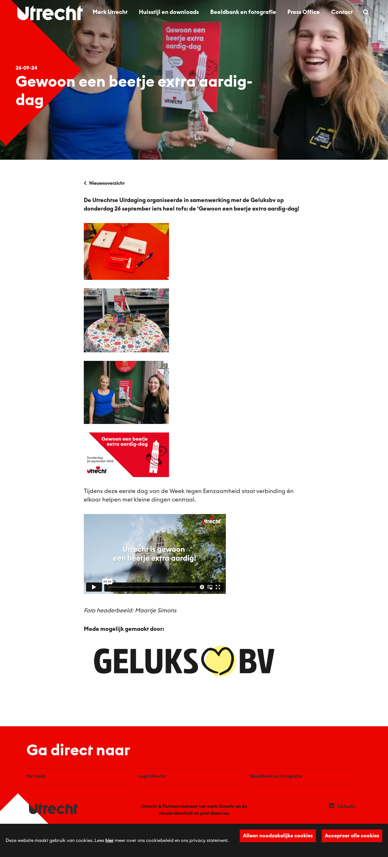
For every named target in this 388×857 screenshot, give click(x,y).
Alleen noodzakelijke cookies (278, 835)
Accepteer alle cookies (352, 835)
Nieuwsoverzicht (107, 183)
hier (109, 840)
